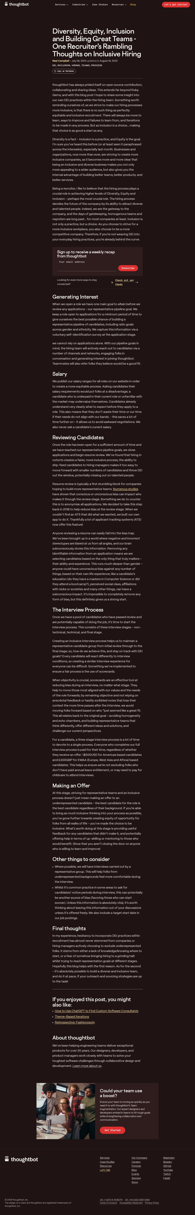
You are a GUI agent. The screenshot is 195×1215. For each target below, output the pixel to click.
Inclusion (64, 66)
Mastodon (169, 1158)
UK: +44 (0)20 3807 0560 (137, 1200)
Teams (85, 66)
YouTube (168, 1170)
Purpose (136, 1166)
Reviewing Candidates (78, 437)
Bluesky (167, 1162)
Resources (118, 4)
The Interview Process (77, 610)
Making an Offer (71, 785)
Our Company (139, 1158)
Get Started (112, 1130)
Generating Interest (75, 297)
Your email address (72, 261)
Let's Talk (105, 1170)
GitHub (167, 1166)
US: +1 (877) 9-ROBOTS (111, 1200)
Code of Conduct (108, 1203)
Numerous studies (125, 489)
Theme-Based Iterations (72, 1016)
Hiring (76, 66)
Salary (59, 374)
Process (96, 66)
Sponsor (136, 1178)
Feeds (166, 1178)
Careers (136, 1162)
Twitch (167, 1174)
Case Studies (100, 4)
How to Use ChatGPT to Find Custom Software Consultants (96, 1011)
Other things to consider (81, 859)
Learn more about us (87, 1066)
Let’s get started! (176, 4)
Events (135, 1174)
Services (60, 4)
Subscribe (128, 268)
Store (135, 1182)
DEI (54, 66)
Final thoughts (69, 928)
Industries (78, 4)
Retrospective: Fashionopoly (75, 1022)
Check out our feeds (124, 282)
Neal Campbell (60, 61)
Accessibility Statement (131, 1203)
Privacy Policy (152, 1203)
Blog (133, 4)
